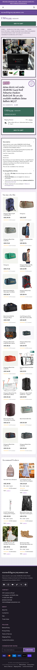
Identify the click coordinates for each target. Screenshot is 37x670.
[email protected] (11, 182)
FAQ (3, 616)
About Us (4, 610)
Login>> (8, 490)
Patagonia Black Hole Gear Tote (26, 368)
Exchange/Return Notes (10, 171)
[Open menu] (3, 7)
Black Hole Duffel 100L (25, 418)
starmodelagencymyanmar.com (12, 12)
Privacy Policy (6, 631)
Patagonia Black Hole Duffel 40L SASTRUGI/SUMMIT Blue (9, 445)
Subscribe (29, 650)
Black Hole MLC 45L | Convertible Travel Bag (9, 419)
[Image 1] (5, 73)
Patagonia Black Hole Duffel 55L (9, 240)
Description (6, 142)
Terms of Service (7, 634)
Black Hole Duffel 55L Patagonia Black (9, 316)
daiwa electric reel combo (16, 29)
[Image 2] (10, 73)
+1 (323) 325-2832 (7, 597)
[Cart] (34, 7)
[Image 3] (16, 73)
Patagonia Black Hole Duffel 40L (25, 342)
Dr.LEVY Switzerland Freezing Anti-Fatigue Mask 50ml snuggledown (10, 513)
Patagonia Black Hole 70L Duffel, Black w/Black (10, 393)
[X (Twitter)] (21, 584)
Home (3, 29)
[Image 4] (21, 73)
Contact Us (5, 613)
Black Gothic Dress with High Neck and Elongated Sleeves (26, 513)
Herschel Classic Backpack (10, 479)
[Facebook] (4, 584)
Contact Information (8, 640)
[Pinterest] (25, 584)
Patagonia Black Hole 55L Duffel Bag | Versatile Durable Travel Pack (26, 265)
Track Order (5, 619)
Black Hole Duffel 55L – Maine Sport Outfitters (9, 291)
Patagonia (22, 213)
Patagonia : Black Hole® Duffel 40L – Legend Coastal (26, 393)
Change (31, 120)
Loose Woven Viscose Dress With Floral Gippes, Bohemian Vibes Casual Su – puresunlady (26, 480)
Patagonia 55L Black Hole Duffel (26, 240)
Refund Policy (6, 627)
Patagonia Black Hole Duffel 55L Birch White (9, 342)
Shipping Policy (6, 637)
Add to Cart (18, 23)
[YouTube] (12, 584)
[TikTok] (17, 584)
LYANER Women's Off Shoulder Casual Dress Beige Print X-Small (9, 543)
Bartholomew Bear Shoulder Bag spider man (26, 543)
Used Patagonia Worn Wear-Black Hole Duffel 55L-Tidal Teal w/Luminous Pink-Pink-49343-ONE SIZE (26, 316)
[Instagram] (8, 584)
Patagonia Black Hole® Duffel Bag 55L (9, 214)
